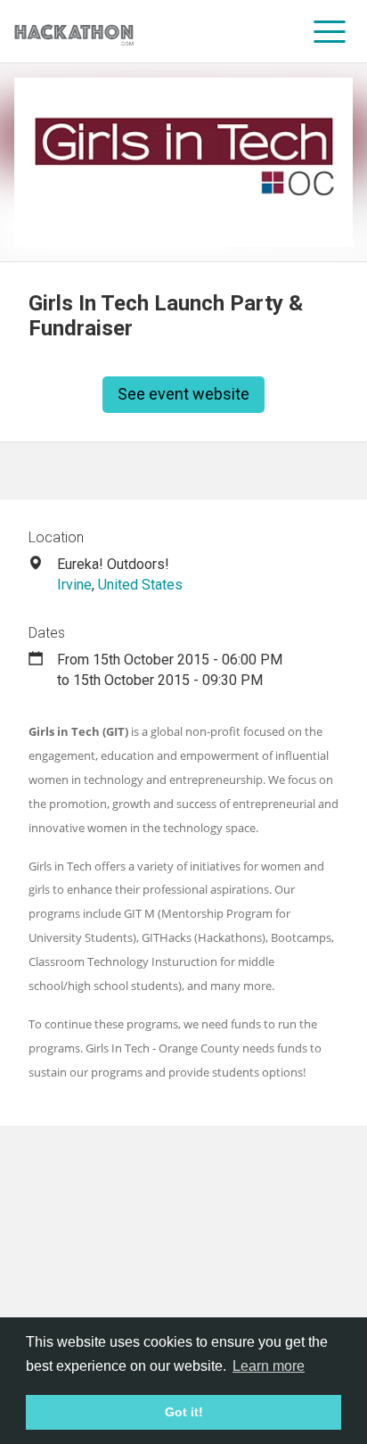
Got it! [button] (184, 1412)
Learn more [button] (268, 1366)
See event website (183, 393)
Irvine (74, 584)
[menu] (330, 31)
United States (140, 584)
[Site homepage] (74, 31)
